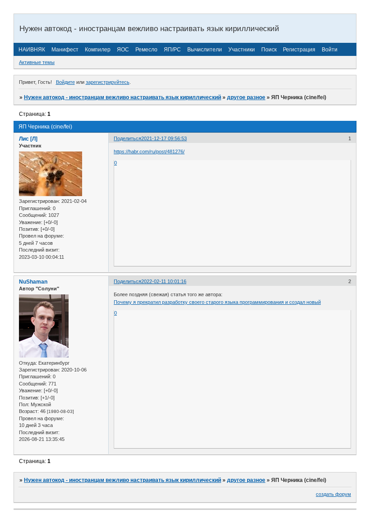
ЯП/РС (172, 49)
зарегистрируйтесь (108, 82)
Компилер (98, 49)
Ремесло (146, 49)
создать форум (333, 494)
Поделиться (127, 138)
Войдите (65, 82)
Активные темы (37, 62)
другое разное (246, 97)
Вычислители (204, 49)
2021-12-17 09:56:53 (164, 138)
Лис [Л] (28, 139)
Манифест (65, 49)
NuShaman (33, 282)
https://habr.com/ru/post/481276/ (149, 151)
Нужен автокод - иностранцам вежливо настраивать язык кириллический (122, 97)
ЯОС (123, 49)
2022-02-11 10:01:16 (163, 281)
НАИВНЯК (31, 49)
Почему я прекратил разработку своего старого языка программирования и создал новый (217, 302)
